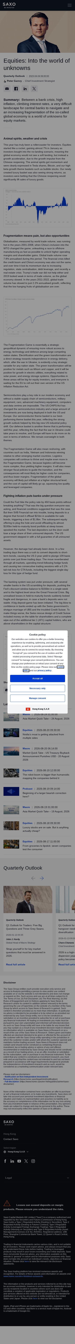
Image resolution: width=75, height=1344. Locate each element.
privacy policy (52, 670)
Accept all (37, 678)
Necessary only (37, 688)
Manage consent (37, 698)
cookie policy (30, 670)
